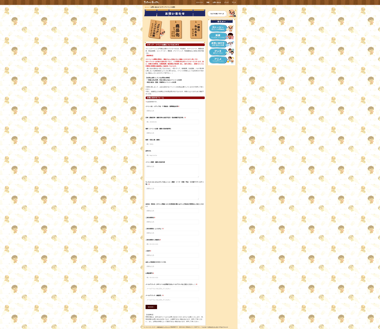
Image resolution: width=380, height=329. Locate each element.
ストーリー (199, 2)
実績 (208, 2)
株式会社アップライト (164, 327)
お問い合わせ (217, 2)
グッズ (226, 2)
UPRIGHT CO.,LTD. (213, 327)
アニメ (234, 2)
